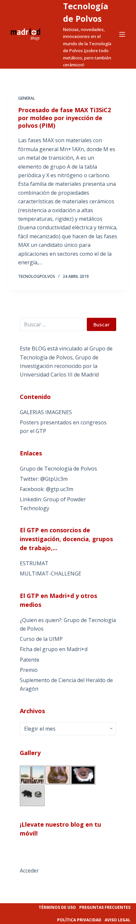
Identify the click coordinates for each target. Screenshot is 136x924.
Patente (29, 659)
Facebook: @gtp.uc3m (46, 489)
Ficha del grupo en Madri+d (53, 649)
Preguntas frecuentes (104, 907)
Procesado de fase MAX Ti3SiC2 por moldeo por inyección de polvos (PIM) (64, 117)
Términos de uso (57, 907)
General (26, 98)
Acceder (29, 870)
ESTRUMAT (34, 563)
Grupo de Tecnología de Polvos (58, 468)
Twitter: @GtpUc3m (44, 478)
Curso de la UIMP (41, 639)
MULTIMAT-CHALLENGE (50, 573)
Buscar (101, 324)
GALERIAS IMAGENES (46, 412)
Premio (29, 670)
